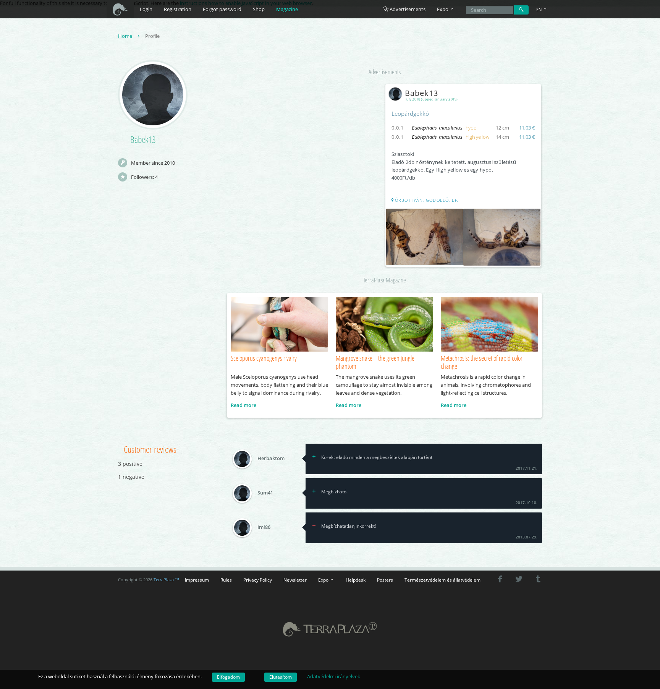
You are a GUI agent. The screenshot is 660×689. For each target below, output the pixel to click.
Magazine (287, 9)
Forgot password (222, 9)
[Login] (521, 10)
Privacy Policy (257, 580)
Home (125, 35)
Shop (259, 9)
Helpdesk (356, 580)
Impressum (197, 580)
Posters (385, 580)
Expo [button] (443, 9)
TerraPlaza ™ (166, 579)
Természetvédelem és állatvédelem (442, 580)
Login (146, 9)
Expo (324, 580)
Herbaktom (271, 458)
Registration (177, 9)
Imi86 (263, 527)
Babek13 (421, 93)
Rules (226, 580)
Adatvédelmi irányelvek (333, 676)
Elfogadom (228, 677)
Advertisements (406, 9)
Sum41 (265, 493)
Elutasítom (280, 677)
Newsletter (295, 580)
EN (539, 9)
